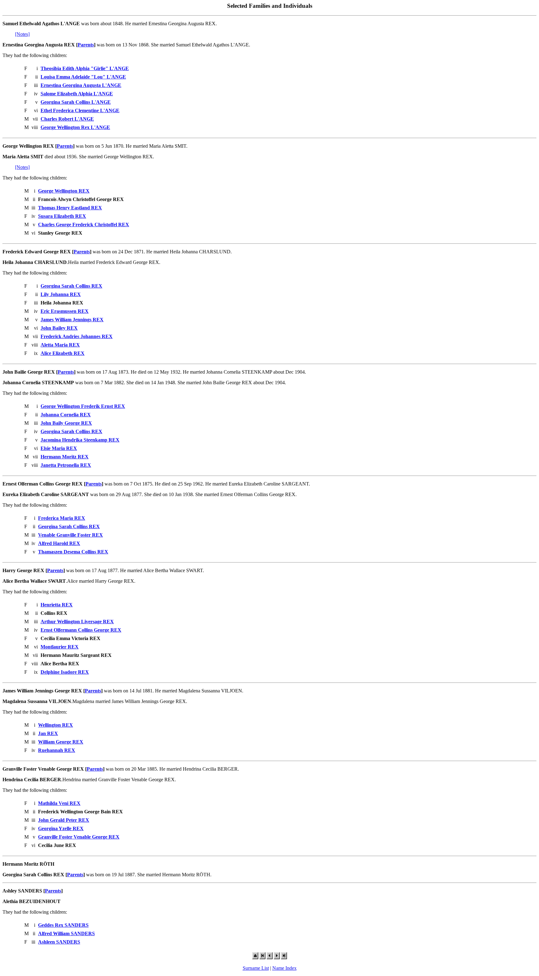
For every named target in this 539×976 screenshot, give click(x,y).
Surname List (256, 968)
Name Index (284, 968)
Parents (86, 44)
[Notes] (22, 34)
